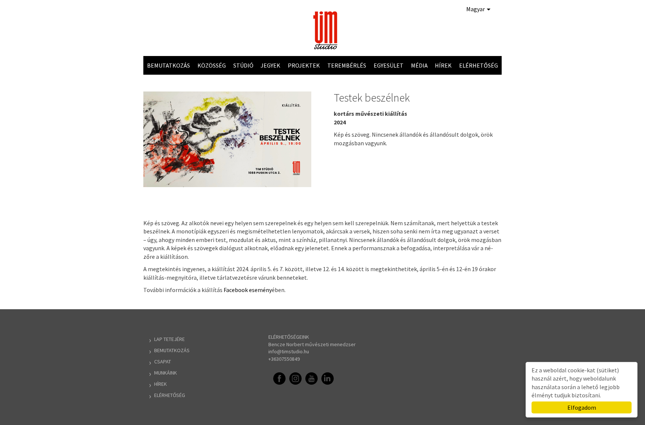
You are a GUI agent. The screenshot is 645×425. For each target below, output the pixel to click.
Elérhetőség (478, 65)
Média (419, 65)
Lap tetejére (169, 339)
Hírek (443, 65)
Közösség (211, 65)
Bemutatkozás (168, 65)
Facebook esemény (248, 290)
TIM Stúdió (326, 30)
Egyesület (388, 65)
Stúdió (243, 65)
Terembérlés (346, 65)
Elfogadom (581, 407)
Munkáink (165, 372)
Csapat (162, 361)
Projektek (304, 65)
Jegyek (270, 65)
